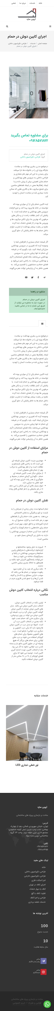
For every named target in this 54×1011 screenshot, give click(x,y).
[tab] (42, 323)
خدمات (32, 3)
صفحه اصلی (42, 43)
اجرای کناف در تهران (37, 884)
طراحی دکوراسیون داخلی (17, 43)
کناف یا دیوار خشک (38, 889)
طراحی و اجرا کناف (38, 897)
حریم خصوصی (19, 1003)
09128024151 (43, 849)
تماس (13, 3)
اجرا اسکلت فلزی (39, 880)
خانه (40, 3)
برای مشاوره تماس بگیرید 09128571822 (29, 138)
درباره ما (23, 3)
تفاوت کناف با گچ (38, 893)
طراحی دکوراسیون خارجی (35, 876)
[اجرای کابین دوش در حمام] (28, 92)
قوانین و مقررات (34, 1003)
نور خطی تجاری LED (27, 765)
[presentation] (42, 324)
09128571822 (42, 846)
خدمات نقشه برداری (37, 902)
